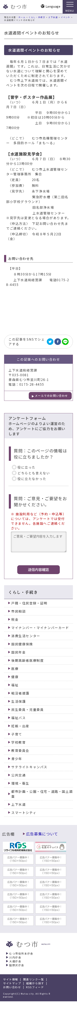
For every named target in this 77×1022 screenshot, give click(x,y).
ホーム (22, 17)
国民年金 (18, 652)
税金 (14, 619)
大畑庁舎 (15, 961)
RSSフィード (35, 987)
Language (53, 6)
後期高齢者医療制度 (27, 660)
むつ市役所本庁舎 (21, 953)
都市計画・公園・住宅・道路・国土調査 (42, 794)
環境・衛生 (20, 783)
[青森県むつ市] (14, 7)
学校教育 (18, 742)
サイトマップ (12, 983)
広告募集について (42, 833)
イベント (65, 17)
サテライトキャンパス (29, 767)
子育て (16, 734)
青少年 (16, 758)
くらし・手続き (37, 17)
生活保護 (18, 701)
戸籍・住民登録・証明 (29, 603)
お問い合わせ (12, 987)
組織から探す (35, 983)
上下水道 (53, 17)
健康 (14, 676)
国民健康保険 (22, 644)
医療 (14, 668)
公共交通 (18, 775)
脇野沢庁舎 (16, 965)
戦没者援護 (20, 693)
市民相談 (18, 611)
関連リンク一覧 (33, 979)
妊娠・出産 (20, 726)
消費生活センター (25, 635)
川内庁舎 (15, 957)
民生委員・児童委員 (27, 709)
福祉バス (18, 717)
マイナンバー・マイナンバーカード (40, 627)
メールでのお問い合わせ (51, 396)
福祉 (14, 685)
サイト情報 (10, 979)
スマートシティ (23, 812)
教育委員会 (20, 750)
